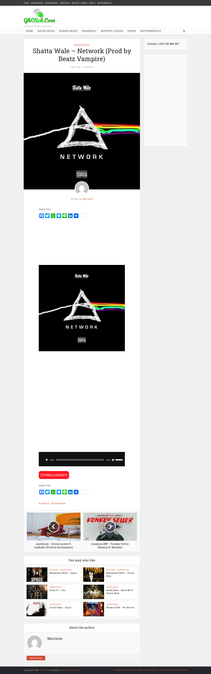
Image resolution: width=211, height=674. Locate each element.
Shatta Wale (59, 503)
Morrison (90, 67)
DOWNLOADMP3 (54, 475)
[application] (82, 459)
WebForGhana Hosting (69, 670)
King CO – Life (57, 590)
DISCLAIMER (119, 670)
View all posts (36, 658)
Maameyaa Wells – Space (63, 572)
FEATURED (54, 569)
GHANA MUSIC (37, 3)
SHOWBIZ (164, 670)
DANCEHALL (65, 3)
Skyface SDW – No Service (120, 607)
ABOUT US (141, 670)
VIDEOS (92, 3)
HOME (26, 3)
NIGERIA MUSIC (51, 3)
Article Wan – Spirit (60, 607)
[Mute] (113, 459)
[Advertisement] (135, 16)
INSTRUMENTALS (104, 3)
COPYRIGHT (131, 670)
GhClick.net (44, 670)
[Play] (46, 459)
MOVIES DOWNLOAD (178, 670)
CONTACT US (152, 670)
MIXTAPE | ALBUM (79, 3)
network (45, 503)
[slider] (119, 459)
